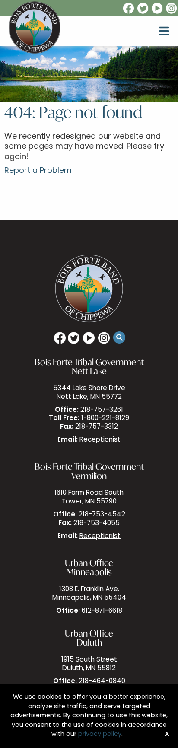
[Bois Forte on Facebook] (128, 9)
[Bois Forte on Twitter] (143, 9)
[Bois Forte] (34, 28)
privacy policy (99, 734)
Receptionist (100, 440)
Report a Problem (38, 171)
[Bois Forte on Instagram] (172, 9)
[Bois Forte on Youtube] (158, 9)
